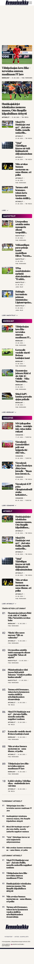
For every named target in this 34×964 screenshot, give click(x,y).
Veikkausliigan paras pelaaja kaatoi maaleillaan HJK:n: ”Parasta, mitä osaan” (22, 252)
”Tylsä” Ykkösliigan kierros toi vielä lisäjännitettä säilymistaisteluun (23, 148)
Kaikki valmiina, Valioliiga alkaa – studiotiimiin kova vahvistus (19, 783)
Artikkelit (7, 511)
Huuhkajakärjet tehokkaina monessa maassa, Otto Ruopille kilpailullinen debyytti (14, 109)
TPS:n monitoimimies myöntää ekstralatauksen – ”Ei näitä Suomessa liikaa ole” (23, 276)
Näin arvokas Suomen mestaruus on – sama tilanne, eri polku (23, 169)
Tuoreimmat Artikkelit (12, 801)
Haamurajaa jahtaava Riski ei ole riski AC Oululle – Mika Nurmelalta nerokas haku (23, 377)
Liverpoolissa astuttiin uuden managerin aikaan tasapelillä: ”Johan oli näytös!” (22, 229)
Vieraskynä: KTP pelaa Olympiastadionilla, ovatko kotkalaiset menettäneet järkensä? (24, 492)
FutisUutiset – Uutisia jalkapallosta (16, 936)
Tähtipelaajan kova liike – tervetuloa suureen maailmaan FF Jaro (16, 71)
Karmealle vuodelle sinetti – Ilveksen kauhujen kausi (23, 354)
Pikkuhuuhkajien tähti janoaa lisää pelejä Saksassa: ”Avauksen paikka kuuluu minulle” (20, 673)
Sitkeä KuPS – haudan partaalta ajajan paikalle (23, 397)
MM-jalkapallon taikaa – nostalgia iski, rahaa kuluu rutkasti (23, 427)
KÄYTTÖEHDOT (6, 945)
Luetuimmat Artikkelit (12, 856)
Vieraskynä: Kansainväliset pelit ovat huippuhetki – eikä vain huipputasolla (22, 449)
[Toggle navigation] (30, 2)
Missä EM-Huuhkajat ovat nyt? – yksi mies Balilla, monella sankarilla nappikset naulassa (22, 130)
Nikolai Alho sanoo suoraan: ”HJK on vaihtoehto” (16, 635)
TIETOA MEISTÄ (6, 944)
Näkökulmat (8, 321)
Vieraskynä (8, 418)
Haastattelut (9, 216)
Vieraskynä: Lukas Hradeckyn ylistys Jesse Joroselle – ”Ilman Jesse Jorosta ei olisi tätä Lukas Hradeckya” (23, 471)
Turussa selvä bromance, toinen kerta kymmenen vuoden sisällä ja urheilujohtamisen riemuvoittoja (24, 195)
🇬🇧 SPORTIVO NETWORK (17, 944)
